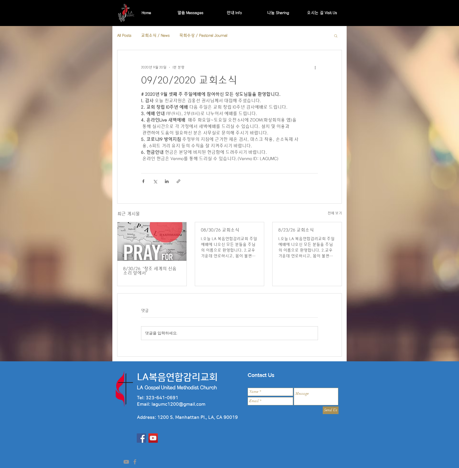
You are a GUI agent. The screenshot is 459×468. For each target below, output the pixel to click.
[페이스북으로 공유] (143, 181)
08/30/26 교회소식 (220, 230)
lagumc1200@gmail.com (178, 404)
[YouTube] (153, 438)
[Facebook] (141, 438)
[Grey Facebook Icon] (134, 461)
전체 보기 (335, 213)
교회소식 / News (155, 35)
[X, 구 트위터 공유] (155, 181)
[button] (335, 35)
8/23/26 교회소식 (296, 230)
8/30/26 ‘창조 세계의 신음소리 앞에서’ (149, 271)
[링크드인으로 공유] (166, 181)
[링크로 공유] (178, 181)
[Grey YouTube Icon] (126, 461)
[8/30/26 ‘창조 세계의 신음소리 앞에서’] (151, 241)
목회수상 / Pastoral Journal (203, 35)
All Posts (124, 35)
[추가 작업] (315, 67)
